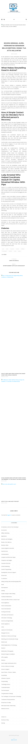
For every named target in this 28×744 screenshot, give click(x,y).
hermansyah (4, 251)
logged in (9, 515)
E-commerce (4, 578)
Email (2, 584)
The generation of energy (7, 693)
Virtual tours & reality (6, 702)
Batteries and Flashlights (6, 539)
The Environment (5, 690)
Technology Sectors (5, 684)
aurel (3, 248)
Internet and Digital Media (7, 620)
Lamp (2, 627)
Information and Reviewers (7, 614)
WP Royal (17, 735)
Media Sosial (4, 642)
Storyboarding (4, 681)
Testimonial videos (5, 687)
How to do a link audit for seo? (10, 501)
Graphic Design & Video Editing (8, 593)
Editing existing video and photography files (11, 581)
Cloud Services (4, 551)
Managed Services (5, 633)
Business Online (4, 545)
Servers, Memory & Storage (7, 666)
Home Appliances (5, 602)
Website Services (5, 708)
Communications (5, 554)
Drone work (4, 575)
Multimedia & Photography (7, 651)
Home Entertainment (6, 608)
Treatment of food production (8, 699)
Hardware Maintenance (6, 596)
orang (15, 251)
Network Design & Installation (8, 654)
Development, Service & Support (8, 572)
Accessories (4, 530)
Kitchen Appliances (5, 623)
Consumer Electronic (5, 563)
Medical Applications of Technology (9, 645)
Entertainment (4, 587)
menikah (10, 251)
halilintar (22, 248)
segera (19, 251)
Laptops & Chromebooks (7, 630)
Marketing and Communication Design (9, 639)
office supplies (4, 657)
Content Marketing (5, 566)
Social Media (4, 675)
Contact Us (3, 716)
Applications (4, 536)
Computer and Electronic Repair (8, 557)
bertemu (17, 248)
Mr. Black (4, 254)
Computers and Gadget (6, 560)
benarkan (12, 248)
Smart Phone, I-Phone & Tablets (8, 672)
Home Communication (6, 605)
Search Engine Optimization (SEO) (8, 663)
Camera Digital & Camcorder (7, 548)
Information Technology (6, 617)
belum (7, 248)
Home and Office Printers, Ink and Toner (10, 599)
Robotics (3, 660)
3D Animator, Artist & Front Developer (10, 527)
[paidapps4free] (14, 8)
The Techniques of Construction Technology (11, 696)
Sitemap (3, 723)
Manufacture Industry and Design (8, 636)
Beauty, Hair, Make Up (6, 542)
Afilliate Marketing (5, 533)
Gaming (3, 590)
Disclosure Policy (5, 720)
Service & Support (5, 669)
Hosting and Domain (5, 611)
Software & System (5, 678)
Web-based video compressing (8, 705)
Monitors (3, 648)
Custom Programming (6, 569)
